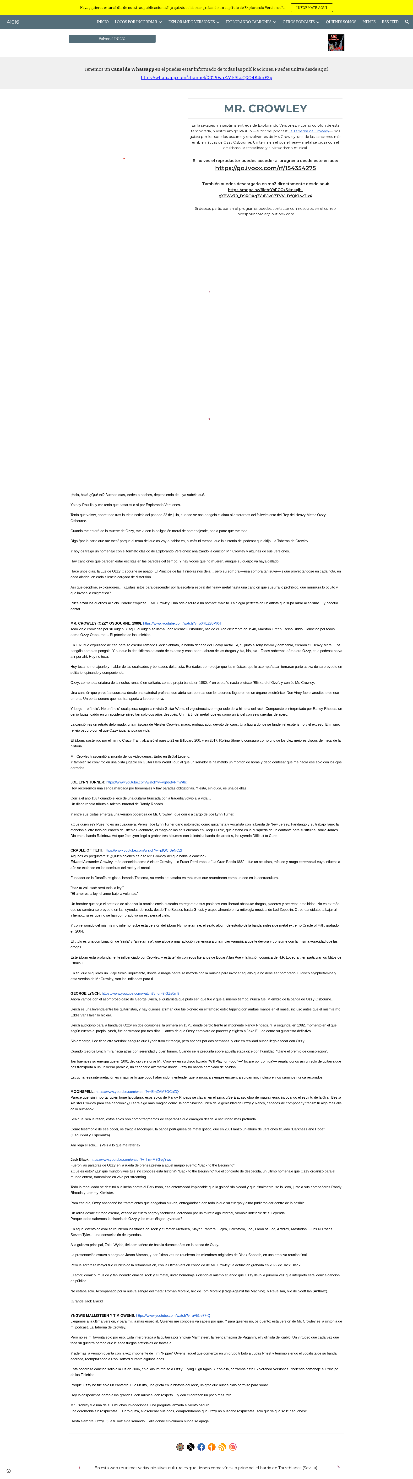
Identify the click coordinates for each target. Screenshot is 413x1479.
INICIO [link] (103, 22)
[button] (407, 22)
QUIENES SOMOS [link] (341, 22)
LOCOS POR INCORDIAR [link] (136, 22)
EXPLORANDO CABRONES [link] (249, 22)
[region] (206, 7)
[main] (206, 72)
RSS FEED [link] (390, 22)
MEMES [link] (369, 22)
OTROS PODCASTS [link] (299, 22)
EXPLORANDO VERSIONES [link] (191, 22)
